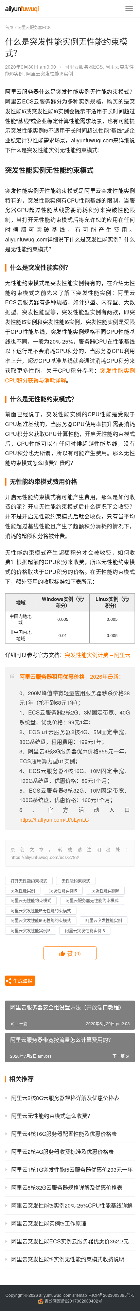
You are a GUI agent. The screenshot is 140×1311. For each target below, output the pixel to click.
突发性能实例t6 (105, 890)
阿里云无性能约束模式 (31, 900)
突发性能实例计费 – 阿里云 (97, 655)
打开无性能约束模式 (29, 881)
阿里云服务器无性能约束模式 (92, 900)
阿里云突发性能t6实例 (49, 73)
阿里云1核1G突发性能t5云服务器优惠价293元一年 (72, 1169)
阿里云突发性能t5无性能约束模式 (41, 910)
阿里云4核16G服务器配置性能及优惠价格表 (64, 1134)
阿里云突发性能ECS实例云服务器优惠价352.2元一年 (73, 1241)
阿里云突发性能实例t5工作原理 (48, 1223)
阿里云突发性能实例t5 (31, 930)
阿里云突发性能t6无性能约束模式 (41, 920)
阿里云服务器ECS (84, 66)
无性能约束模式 (76, 881)
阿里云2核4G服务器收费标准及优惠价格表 (62, 1151)
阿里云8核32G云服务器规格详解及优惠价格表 (66, 1187)
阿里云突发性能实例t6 (85, 930)
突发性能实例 (23, 890)
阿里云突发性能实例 (103, 920)
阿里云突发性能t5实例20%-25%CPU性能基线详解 (72, 1205)
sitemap (79, 1295)
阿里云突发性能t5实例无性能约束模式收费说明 (67, 1259)
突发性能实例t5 (63, 890)
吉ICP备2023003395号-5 (111, 1295)
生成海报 (22, 980)
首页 (9, 27)
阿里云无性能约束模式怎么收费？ (52, 1116)
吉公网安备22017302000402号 (72, 1301)
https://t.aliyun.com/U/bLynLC (54, 819)
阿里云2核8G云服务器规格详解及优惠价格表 (65, 1098)
